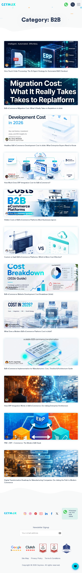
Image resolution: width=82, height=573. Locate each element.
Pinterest (35, 513)
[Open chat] (75, 566)
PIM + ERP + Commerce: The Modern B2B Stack (22, 443)
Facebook (51, 513)
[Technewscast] (66, 548)
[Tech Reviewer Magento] (54, 548)
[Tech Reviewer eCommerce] (42, 548)
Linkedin (46, 513)
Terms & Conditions (52, 558)
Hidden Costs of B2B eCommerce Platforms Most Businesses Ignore (30, 220)
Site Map (25, 558)
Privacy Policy (36, 558)
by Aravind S (13, 213)
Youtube (41, 513)
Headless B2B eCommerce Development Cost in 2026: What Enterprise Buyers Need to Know (40, 145)
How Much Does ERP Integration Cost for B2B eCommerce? (27, 183)
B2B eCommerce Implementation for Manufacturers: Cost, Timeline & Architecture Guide (38, 368)
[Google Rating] (16, 548)
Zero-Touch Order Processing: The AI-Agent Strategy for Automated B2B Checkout (36, 71)
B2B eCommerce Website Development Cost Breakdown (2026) (28, 294)
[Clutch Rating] (30, 548)
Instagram (25, 513)
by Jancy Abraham (15, 139)
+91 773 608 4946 (73, 4)
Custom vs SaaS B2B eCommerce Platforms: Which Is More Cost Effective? (33, 257)
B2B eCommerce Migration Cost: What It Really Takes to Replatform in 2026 (33, 108)
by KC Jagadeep (14, 64)
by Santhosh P (14, 101)
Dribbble (30, 513)
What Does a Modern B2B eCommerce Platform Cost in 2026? (28, 331)
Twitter (57, 513)
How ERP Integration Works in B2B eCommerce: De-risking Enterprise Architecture (36, 406)
